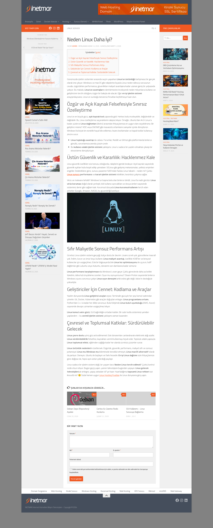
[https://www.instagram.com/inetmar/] (54, 28)
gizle (98, 52)
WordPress (118, 21)
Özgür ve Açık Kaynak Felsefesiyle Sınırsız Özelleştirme (92, 58)
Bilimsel (152, 491)
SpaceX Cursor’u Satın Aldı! (36, 120)
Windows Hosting (89, 491)
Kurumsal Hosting (108, 491)
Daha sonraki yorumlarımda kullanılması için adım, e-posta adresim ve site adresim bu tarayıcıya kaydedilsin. (109, 471)
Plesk (108, 21)
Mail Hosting (125, 491)
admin (74, 46)
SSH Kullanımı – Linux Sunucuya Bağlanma (135, 410)
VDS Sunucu (139, 491)
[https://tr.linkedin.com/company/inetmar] (58, 28)
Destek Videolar (50, 21)
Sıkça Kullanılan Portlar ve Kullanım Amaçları (173, 146)
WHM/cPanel (97, 21)
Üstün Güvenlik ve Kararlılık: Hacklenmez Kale (88, 61)
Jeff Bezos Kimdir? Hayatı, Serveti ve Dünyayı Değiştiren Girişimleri (41, 236)
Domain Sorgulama (39, 491)
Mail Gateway (176, 491)
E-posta (117, 450)
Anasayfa (29, 21)
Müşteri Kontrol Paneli (136, 21)
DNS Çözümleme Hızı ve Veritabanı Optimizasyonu (173, 67)
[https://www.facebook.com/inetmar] (50, 28)
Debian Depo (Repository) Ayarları (78, 410)
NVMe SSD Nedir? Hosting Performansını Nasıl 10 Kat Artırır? (173, 94)
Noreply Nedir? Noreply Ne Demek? (40, 205)
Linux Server (73, 28)
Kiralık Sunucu (71, 491)
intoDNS (162, 491)
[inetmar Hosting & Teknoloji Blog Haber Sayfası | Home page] (38, 8)
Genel (38, 21)
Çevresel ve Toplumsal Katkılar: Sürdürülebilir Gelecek (91, 72)
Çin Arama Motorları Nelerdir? (37, 177)
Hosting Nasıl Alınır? (171, 121)
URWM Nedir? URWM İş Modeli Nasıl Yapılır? (41, 267)
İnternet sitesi (75, 459)
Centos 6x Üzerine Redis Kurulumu (107, 410)
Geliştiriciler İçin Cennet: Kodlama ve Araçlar (88, 68)
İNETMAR (174, 118)
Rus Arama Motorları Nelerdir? (38, 148)
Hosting (65, 21)
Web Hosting (56, 491)
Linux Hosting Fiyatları (109, 375)
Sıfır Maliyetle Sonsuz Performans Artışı (86, 65)
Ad (71, 450)
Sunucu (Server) (80, 21)
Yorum (73, 433)
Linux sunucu (73, 174)
